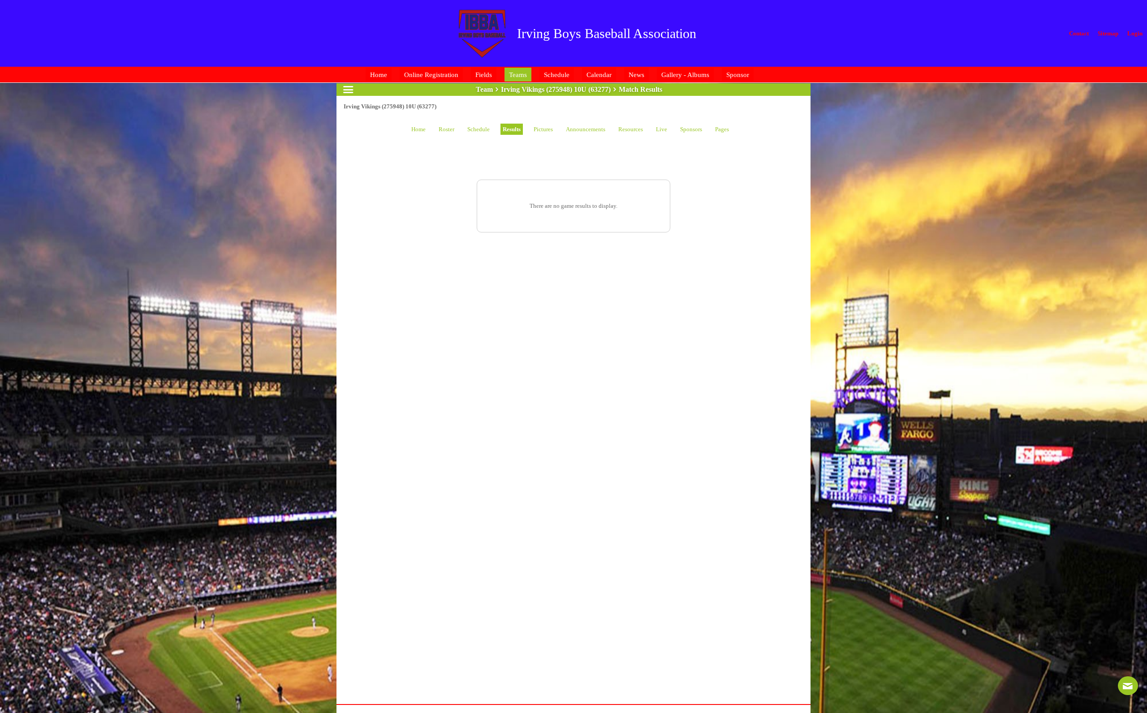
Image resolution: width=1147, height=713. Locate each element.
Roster (446, 129)
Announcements (585, 129)
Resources (630, 129)
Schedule (478, 129)
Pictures (543, 129)
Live (661, 129)
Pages (722, 129)
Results (512, 129)
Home (418, 129)
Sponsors (691, 129)
